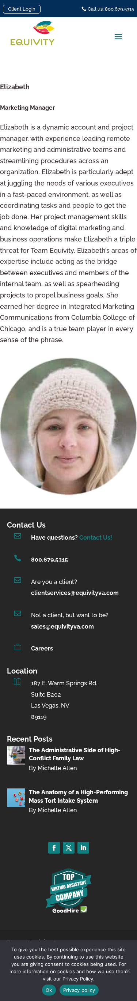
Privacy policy (79, 990)
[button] (118, 36)
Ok (49, 990)
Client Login (21, 9)
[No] (128, 970)
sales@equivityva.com (62, 626)
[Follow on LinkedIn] (83, 848)
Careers (42, 648)
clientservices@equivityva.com (75, 592)
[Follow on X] (69, 848)
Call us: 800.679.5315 (111, 9)
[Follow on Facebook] (54, 848)
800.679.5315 (49, 559)
